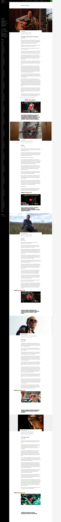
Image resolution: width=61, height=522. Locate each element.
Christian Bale (28, 512)
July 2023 (2, 77)
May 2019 (2, 127)
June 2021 (2, 102)
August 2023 (2, 76)
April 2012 (2, 210)
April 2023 (2, 80)
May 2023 (2, 79)
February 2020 (3, 118)
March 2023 (2, 81)
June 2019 (2, 126)
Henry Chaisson (27, 207)
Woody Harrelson (34, 513)
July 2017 (2, 149)
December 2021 (3, 96)
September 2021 (3, 99)
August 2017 (2, 148)
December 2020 (3, 108)
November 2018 (3, 133)
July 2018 (2, 137)
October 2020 (2, 110)
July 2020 (2, 113)
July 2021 (2, 101)
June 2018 (2, 138)
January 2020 (2, 119)
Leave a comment (29, 34)
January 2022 (2, 95)
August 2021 (2, 100)
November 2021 (3, 97)
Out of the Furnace (24, 513)
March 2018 (2, 141)
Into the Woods (27, 141)
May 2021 (2, 103)
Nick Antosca (38, 209)
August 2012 (2, 207)
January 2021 (2, 107)
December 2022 (3, 84)
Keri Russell (33, 208)
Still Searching (26, 235)
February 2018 (3, 142)
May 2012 (2, 209)
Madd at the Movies (24, 209)
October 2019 (2, 122)
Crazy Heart (35, 479)
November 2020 (3, 109)
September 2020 (3, 111)
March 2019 (2, 129)
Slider (26, 233)
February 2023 (3, 82)
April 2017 (2, 152)
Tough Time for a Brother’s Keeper (27, 432)
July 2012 (2, 208)
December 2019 (3, 120)
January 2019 (2, 131)
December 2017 (3, 144)
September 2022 (3, 87)
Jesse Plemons (28, 208)
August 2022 (2, 88)
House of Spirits (3, 20)
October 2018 (2, 134)
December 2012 (3, 203)
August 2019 (2, 124)
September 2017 (3, 147)
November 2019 (3, 121)
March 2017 (2, 153)
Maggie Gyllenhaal (33, 480)
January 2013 (2, 202)
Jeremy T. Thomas (24, 208)
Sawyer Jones (23, 210)
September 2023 (3, 75)
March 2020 (2, 117)
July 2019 (2, 125)
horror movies (36, 207)
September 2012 (3, 206)
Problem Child (2, 26)
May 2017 (2, 151)
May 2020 (2, 115)
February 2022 (3, 94)
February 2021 (3, 106)
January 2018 (2, 143)
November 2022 (3, 85)
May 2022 (2, 91)
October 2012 (2, 205)
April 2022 (2, 92)
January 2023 (2, 83)
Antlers (23, 207)
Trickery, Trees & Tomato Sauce (4, 23)
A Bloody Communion (29, 336)
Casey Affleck (23, 512)
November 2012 (3, 204)
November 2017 (3, 145)
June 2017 (2, 150)
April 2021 (2, 104)
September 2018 (3, 135)
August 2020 (2, 112)
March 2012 (2, 211)
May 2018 (2, 139)
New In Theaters (23, 31)
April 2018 (2, 140)
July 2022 (2, 89)
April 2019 (2, 128)
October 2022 (2, 86)
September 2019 (3, 123)
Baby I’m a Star (5, 30)
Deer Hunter (24, 444)
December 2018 (3, 132)
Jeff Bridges (22, 480)
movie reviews (33, 209)
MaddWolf (29, 209)
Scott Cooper (28, 210)
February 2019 (3, 130)
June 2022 (2, 90)
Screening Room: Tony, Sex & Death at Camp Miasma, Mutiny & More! (4, 22)
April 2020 (2, 116)
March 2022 (2, 93)
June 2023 (2, 78)
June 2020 (2, 114)
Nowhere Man (26, 33)
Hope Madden (31, 207)
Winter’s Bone (29, 444)
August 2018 (2, 136)
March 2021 (2, 105)
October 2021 (2, 98)
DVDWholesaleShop (3, 33)
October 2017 (2, 146)
